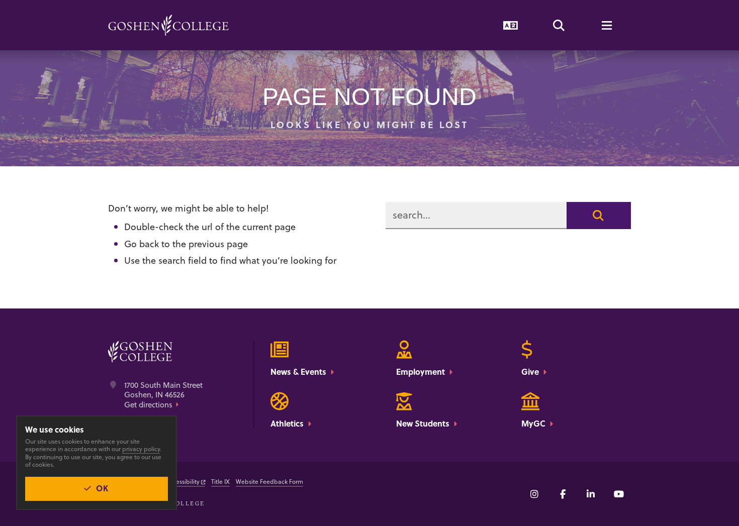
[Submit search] (599, 215)
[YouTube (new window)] (619, 494)
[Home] (168, 25)
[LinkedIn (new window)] (591, 494)
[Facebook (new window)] (562, 494)
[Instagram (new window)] (534, 494)
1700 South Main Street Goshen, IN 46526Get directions (163, 395)
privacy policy (141, 449)
